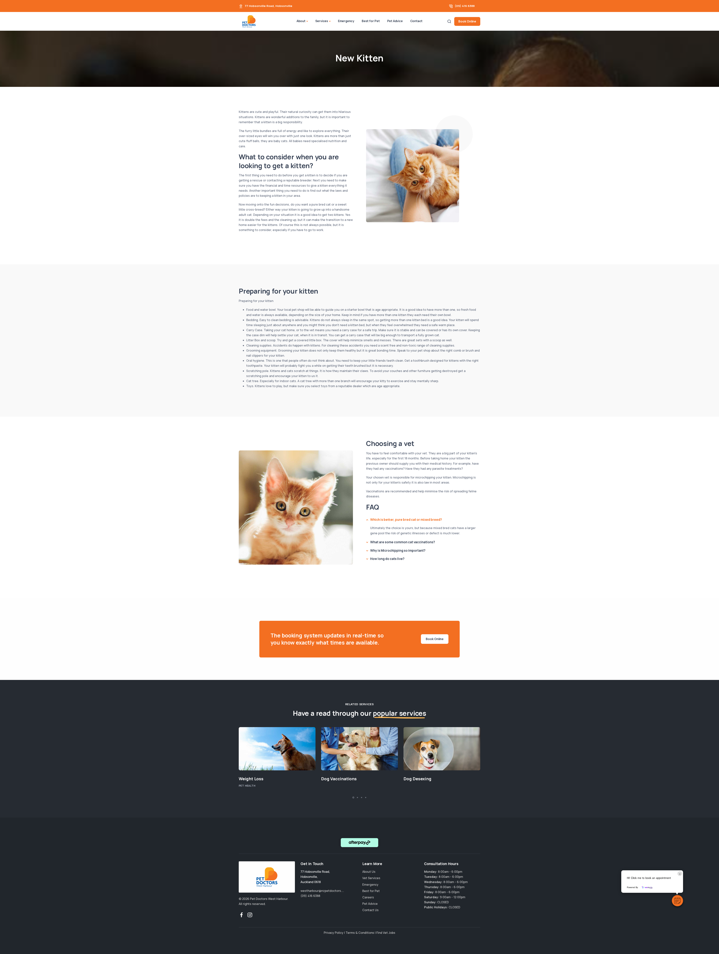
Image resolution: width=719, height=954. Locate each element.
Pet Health (247, 785)
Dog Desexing (417, 779)
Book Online (467, 21)
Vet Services (371, 878)
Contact (416, 21)
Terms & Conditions (360, 933)
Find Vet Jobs (385, 933)
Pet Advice (395, 21)
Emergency (346, 21)
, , (315, 877)
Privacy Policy (333, 933)
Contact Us (370, 910)
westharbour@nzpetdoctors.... (322, 891)
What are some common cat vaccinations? (402, 542)
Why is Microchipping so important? (397, 550)
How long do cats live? (387, 559)
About (301, 21)
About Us (368, 872)
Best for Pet (371, 21)
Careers (368, 897)
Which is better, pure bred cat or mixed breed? (406, 519)
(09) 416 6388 (465, 6)
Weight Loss (251, 779)
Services (321, 21)
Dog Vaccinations (339, 779)
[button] (677, 900)
